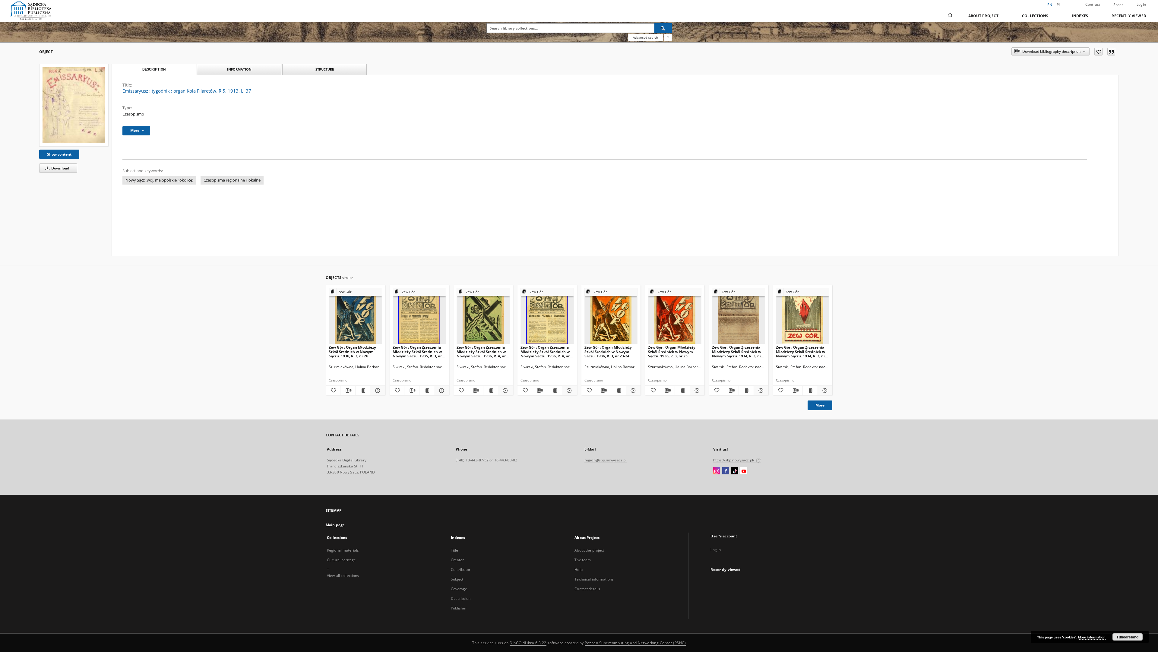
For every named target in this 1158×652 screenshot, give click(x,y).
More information (1092, 637)
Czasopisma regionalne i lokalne (232, 180)
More (819, 405)
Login (1141, 4)
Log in (715, 549)
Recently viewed (1129, 15)
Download (59, 168)
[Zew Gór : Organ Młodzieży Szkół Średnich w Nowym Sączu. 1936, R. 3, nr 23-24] (611, 316)
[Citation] (1111, 51)
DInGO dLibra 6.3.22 (528, 642)
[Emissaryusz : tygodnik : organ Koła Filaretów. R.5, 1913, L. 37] (74, 105)
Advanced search (645, 37)
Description (460, 598)
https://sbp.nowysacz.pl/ (734, 460)
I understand (1127, 637)
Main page (335, 524)
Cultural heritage (341, 559)
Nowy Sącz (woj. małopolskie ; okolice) (159, 180)
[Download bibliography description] (347, 390)
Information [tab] (239, 69)
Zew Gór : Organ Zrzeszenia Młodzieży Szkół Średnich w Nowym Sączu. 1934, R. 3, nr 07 (736, 351)
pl (1059, 5)
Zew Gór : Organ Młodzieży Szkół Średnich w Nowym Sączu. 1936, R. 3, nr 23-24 (608, 351)
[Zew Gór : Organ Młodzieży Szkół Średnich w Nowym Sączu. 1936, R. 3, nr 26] (355, 316)
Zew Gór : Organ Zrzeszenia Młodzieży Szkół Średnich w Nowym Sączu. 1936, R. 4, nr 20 (481, 351)
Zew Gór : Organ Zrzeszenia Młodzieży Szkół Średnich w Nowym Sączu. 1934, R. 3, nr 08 (800, 351)
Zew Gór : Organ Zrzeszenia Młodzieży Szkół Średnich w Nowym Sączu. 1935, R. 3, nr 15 (417, 351)
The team (582, 559)
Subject (457, 579)
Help (578, 569)
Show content (59, 154)
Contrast (1092, 4)
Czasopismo (133, 114)
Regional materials (343, 550)
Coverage (459, 588)
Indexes (1080, 15)
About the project (589, 550)
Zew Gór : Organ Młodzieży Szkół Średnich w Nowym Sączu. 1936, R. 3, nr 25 (671, 351)
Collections (1035, 15)
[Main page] (950, 15)
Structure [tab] (324, 69)
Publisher (459, 608)
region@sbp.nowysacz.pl (605, 460)
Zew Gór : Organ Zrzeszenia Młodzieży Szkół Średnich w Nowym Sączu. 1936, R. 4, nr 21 (545, 351)
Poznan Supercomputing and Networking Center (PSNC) (635, 642)
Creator (457, 559)
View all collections (343, 575)
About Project (983, 15)
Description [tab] (154, 69)
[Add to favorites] (1098, 51)
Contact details (587, 588)
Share (1118, 4)
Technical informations (594, 579)
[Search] (663, 28)
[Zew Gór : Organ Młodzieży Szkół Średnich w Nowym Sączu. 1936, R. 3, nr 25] (674, 316)
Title (454, 550)
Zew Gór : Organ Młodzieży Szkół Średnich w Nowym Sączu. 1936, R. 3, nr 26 (352, 351)
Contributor (460, 569)
